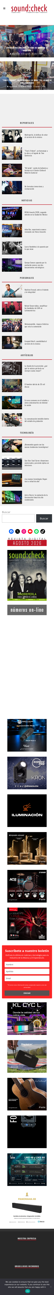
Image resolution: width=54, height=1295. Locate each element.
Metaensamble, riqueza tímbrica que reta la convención (37, 325)
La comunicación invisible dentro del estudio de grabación (37, 419)
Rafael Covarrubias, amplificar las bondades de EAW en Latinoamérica (36, 308)
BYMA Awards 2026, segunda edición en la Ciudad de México (36, 213)
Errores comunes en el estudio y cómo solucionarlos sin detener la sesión (36, 402)
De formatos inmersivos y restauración (34, 187)
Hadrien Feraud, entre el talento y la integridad (36, 290)
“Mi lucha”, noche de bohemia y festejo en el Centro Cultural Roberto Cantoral (36, 170)
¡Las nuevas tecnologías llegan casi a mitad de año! (36, 480)
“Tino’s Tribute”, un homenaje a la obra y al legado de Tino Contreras (36, 153)
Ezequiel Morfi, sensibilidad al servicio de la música (36, 342)
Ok (27, 1291)
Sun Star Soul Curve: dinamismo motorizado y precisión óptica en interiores (37, 463)
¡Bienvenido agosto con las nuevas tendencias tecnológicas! (36, 445)
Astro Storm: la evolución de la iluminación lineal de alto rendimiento (36, 497)
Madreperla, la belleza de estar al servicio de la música (36, 135)
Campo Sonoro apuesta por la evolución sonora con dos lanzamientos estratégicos (36, 265)
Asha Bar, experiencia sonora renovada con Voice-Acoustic (35, 230)
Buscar (6, 512)
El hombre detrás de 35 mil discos (35, 385)
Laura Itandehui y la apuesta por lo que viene (36, 247)
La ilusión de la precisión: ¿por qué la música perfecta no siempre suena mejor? (36, 368)
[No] (50, 1286)
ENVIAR (27, 993)
